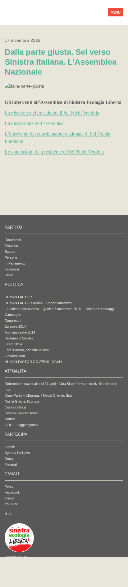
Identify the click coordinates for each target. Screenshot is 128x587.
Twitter (10, 498)
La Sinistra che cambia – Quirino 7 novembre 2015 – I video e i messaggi (59, 309)
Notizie (10, 419)
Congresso (13, 320)
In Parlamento (15, 263)
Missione (11, 246)
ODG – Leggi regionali (21, 425)
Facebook (12, 492)
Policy (9, 486)
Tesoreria (12, 269)
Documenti (13, 240)
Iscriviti (10, 447)
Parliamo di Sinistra (19, 338)
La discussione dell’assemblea (34, 123)
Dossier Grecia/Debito (21, 413)
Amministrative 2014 (20, 332)
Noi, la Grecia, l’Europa (22, 401)
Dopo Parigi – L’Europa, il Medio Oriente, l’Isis (38, 395)
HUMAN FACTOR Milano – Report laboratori (38, 303)
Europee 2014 (15, 326)
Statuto (10, 251)
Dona (9, 458)
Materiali (11, 464)
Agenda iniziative (17, 453)
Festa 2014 (13, 344)
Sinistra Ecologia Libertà (51, 12)
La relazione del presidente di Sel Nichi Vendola (52, 112)
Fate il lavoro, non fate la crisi (26, 350)
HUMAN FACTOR (18, 297)
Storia (9, 275)
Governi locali (15, 356)
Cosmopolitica (15, 407)
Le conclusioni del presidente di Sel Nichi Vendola (54, 151)
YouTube (11, 504)
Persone (11, 257)
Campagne (13, 315)
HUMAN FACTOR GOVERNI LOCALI (33, 362)
